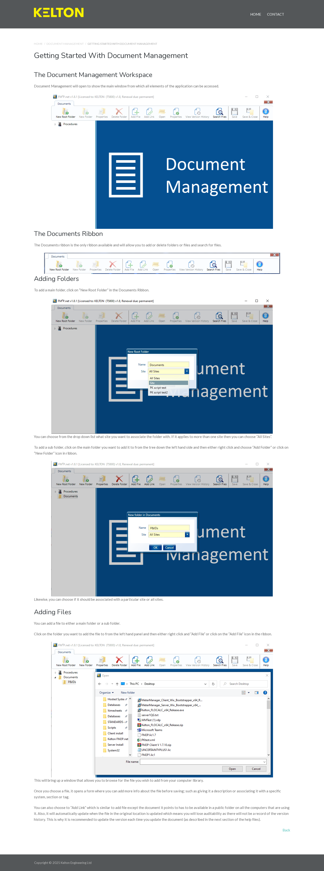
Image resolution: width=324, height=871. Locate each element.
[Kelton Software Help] (58, 12)
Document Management (65, 43)
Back (286, 830)
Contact (275, 14)
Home (255, 14)
